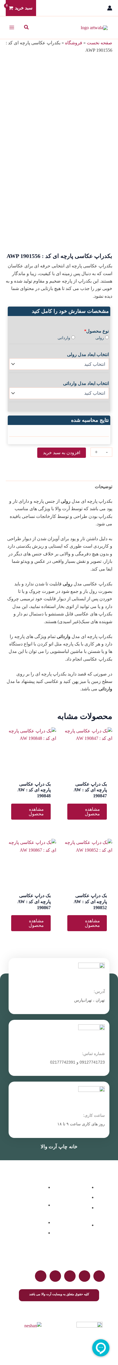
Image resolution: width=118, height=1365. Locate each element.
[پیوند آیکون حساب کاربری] (109, 8)
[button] (26, 27)
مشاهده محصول (92, 811)
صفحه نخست (99, 42)
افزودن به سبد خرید (61, 452)
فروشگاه (73, 42)
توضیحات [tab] (103, 486)
